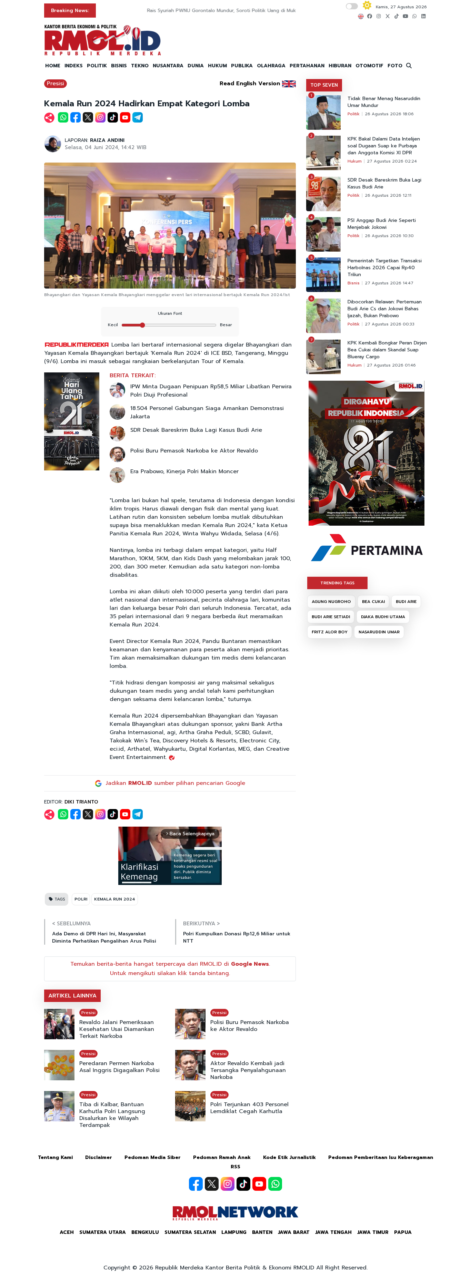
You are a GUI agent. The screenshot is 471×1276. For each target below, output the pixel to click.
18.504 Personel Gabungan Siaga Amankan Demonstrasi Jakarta (207, 412)
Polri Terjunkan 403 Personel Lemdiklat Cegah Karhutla (249, 1108)
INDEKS (73, 65)
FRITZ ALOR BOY (330, 632)
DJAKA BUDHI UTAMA (383, 617)
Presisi (55, 83)
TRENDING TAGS (337, 583)
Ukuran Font (170, 313)
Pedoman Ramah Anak (222, 1157)
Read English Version (250, 83)
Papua (403, 1232)
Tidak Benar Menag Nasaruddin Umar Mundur (384, 102)
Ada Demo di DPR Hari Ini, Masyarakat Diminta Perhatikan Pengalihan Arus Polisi (104, 937)
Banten (262, 1232)
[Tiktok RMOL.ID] (243, 1184)
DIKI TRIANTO (81, 802)
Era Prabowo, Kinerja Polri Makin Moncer (184, 471)
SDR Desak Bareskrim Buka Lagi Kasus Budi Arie (196, 430)
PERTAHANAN (307, 65)
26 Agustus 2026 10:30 (389, 236)
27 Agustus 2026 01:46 (391, 365)
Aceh (67, 1232)
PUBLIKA (242, 65)
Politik (354, 114)
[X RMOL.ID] (212, 1184)
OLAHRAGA (271, 65)
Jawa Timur (373, 1232)
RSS (235, 1166)
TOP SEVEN (324, 85)
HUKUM (217, 65)
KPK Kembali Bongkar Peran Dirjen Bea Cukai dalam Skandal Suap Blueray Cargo (387, 350)
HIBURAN (340, 65)
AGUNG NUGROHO (331, 601)
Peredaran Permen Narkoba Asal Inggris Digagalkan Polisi (119, 1067)
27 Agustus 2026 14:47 (389, 283)
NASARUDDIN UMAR (379, 632)
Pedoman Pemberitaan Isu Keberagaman (380, 1157)
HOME (52, 65)
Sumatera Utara (102, 1232)
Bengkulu (145, 1232)
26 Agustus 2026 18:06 (389, 114)
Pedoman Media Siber (152, 1157)
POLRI (80, 899)
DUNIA (196, 65)
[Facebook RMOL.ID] (196, 1184)
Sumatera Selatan (190, 1232)
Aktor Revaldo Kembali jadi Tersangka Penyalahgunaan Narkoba (248, 1070)
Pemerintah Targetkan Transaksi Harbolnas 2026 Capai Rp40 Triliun (385, 267)
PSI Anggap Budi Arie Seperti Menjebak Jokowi (382, 224)
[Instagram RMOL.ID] (227, 1184)
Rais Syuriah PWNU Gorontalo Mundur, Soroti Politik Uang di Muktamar (184, 10)
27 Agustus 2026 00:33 (389, 324)
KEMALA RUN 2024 (114, 899)
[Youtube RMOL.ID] (259, 1184)
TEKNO (140, 65)
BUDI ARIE (406, 601)
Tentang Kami (55, 1157)
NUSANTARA (168, 65)
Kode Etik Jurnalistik (289, 1157)
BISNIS (119, 65)
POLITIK (97, 65)
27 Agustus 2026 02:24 (392, 161)
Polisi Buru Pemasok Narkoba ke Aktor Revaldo (194, 451)
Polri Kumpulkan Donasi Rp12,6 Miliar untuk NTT (236, 937)
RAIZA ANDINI (107, 140)
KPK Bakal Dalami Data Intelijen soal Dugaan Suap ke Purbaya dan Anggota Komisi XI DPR (384, 146)
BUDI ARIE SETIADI (331, 617)
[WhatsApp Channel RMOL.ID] (275, 1184)
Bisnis (354, 283)
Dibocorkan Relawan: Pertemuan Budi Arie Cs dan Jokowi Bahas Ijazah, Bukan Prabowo (385, 309)
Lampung (234, 1232)
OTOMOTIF (369, 65)
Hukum (355, 161)
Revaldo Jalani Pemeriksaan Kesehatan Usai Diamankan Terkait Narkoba (116, 1029)
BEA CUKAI (373, 601)
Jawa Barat (294, 1232)
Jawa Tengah (333, 1232)
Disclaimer (98, 1157)
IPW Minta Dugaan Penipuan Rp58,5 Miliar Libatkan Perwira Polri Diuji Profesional (211, 390)
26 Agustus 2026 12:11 (388, 195)
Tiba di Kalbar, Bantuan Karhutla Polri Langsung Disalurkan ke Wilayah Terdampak (112, 1115)
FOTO (395, 65)
